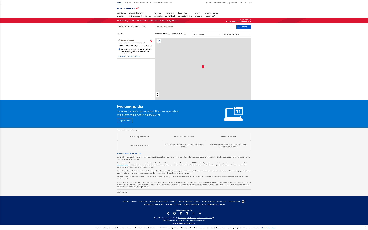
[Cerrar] (365, 227)
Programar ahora (124, 121)
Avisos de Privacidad (268, 228)
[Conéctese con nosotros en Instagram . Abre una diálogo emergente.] (174, 213)
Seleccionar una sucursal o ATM (239, 21)
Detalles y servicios (134, 56)
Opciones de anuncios (234, 201)
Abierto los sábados (177, 34)
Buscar (244, 27)
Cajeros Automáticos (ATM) (231, 34)
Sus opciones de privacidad (152, 204)
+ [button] (157, 93)
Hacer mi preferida (119, 40)
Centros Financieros (199, 34)
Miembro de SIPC (122, 165)
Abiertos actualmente (161, 34)
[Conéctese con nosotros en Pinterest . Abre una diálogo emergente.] (187, 213)
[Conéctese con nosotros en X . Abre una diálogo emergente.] (193, 213)
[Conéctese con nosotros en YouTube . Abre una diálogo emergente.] (200, 213)
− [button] (157, 96)
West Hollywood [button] (127, 40)
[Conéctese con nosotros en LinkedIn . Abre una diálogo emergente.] (181, 213)
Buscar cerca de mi (159, 41)
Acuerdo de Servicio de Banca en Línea (129, 153)
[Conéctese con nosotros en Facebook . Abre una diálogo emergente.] (168, 213)
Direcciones (122, 56)
